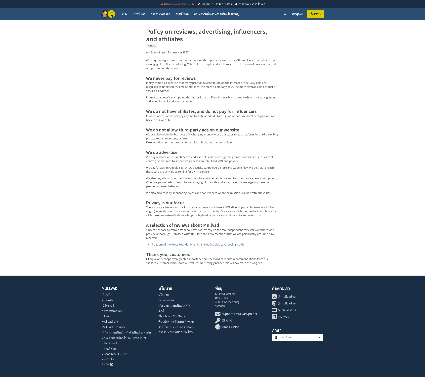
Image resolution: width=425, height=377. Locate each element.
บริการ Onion (231, 327)
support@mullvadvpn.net (239, 314)
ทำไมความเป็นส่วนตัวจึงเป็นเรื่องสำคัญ (216, 14)
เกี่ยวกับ (106, 295)
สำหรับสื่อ (108, 359)
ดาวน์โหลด (182, 14)
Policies (152, 45)
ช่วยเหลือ (108, 300)
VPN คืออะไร (110, 343)
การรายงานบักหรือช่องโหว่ (175, 332)
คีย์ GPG (227, 321)
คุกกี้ (161, 311)
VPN (124, 14)
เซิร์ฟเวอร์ (108, 305)
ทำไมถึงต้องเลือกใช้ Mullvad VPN (124, 338)
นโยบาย (163, 295)
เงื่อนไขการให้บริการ (171, 316)
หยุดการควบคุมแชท (114, 354)
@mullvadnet (287, 296)
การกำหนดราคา (160, 14)
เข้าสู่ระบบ (298, 14)
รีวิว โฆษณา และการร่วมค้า (176, 327)
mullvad (283, 316)
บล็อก (105, 316)
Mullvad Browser (113, 327)
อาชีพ (105, 364)
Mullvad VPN (111, 322)
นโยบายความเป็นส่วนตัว (174, 305)
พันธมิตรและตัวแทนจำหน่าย (176, 322)
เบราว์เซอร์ (139, 14)
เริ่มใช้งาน (315, 14)
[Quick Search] (285, 14)
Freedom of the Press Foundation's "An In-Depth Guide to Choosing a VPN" (198, 244)
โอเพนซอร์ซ (166, 300)
